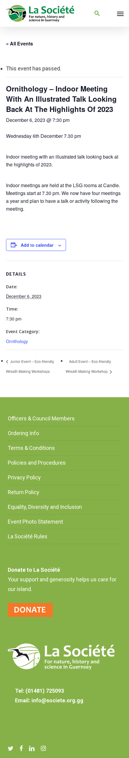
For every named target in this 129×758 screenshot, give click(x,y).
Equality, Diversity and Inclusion (45, 507)
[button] (97, 13)
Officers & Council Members (41, 418)
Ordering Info (23, 433)
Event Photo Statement (36, 521)
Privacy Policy (24, 477)
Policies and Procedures (37, 462)
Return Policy (23, 492)
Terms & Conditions (31, 448)
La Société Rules (27, 536)
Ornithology (17, 341)
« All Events (19, 43)
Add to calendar (37, 245)
